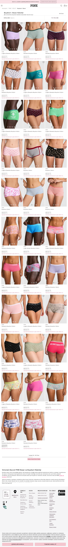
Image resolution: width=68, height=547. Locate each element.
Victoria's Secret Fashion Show (52, 495)
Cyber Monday (51, 524)
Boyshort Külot (28, 170)
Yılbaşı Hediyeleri (52, 500)
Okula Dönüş (52, 511)
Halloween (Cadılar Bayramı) (52, 515)
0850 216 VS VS (42, 495)
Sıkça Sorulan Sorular (31, 497)
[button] (8, 49)
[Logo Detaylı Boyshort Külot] (34, 231)
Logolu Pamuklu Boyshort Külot (10, 53)
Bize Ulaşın (32, 493)
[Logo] (34, 6)
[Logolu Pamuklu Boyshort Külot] (12, 36)
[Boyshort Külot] (34, 153)
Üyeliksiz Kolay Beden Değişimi (23, 508)
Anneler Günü (51, 508)
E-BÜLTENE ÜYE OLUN (6, 494)
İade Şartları (23, 500)
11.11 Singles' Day (52, 520)
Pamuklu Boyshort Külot (30, 53)
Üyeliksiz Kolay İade (23, 503)
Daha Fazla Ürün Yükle (34, 459)
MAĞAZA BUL (15, 496)
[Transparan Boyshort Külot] (34, 270)
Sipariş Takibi (22, 512)
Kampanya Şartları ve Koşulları (23, 496)
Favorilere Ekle (21, 24)
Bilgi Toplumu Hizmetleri (32, 506)
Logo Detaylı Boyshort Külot (31, 248)
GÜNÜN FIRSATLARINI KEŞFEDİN (48, 1)
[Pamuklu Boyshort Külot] (34, 36)
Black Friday (52, 527)
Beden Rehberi (31, 501)
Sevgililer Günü (52, 504)
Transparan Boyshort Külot (31, 287)
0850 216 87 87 (42, 493)
